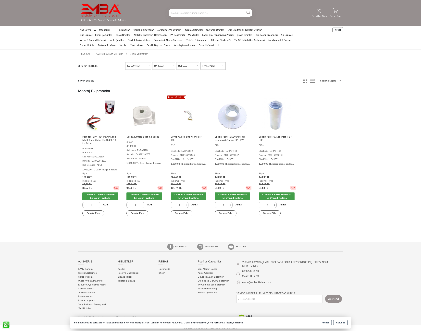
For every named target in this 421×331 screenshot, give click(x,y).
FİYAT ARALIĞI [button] (208, 66)
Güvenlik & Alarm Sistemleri (168, 40)
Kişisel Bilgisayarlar (143, 29)
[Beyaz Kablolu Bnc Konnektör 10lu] (188, 115)
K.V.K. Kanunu (85, 269)
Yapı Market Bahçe (207, 269)
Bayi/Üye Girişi (319, 16)
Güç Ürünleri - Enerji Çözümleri (96, 35)
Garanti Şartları (86, 288)
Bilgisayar (124, 29)
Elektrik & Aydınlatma (139, 40)
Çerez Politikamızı (216, 322)
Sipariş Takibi (125, 276)
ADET (106, 204)
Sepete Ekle (93, 213)
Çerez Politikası (86, 276)
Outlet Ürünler (87, 45)
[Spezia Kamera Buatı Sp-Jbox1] (144, 115)
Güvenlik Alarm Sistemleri (211, 276)
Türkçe (337, 29)
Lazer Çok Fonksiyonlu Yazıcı (218, 35)
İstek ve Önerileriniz (128, 273)
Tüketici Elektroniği (221, 40)
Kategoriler (104, 29)
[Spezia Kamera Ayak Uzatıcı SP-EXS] (276, 115)
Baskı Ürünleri (123, 35)
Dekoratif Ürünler (107, 45)
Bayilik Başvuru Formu (158, 45)
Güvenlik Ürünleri (215, 29)
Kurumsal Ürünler (194, 29)
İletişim (161, 273)
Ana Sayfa (85, 29)
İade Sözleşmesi (86, 300)
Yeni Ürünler (136, 45)
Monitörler (193, 35)
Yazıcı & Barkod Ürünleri (93, 40)
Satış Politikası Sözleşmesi (92, 304)
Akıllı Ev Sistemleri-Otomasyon (150, 35)
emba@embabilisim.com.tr (256, 282)
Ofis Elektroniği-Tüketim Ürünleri (245, 29)
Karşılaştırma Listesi (184, 45)
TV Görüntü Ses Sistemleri (211, 284)
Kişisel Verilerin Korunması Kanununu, (163, 322)
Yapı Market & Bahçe (279, 40)
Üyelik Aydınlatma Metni (90, 280)
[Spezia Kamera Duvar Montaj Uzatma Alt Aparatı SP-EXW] (232, 115)
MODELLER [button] (183, 66)
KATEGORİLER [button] (133, 66)
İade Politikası (85, 296)
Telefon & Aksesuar (196, 40)
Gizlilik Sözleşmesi (87, 273)
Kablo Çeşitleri (116, 40)
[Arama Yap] (248, 12)
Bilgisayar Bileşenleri (267, 35)
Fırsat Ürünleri (206, 45)
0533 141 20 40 (250, 275)
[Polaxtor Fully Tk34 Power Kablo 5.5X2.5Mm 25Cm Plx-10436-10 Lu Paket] (100, 115)
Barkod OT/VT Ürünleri (169, 29)
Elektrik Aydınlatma (207, 292)
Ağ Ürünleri (287, 35)
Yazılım (123, 45)
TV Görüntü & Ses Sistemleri (249, 40)
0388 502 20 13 (250, 271)
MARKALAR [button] (159, 66)
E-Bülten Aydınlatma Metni (92, 284)
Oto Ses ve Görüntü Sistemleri (213, 280)
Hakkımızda (164, 269)
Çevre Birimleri (244, 35)
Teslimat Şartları (86, 292)
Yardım (121, 269)
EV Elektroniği (177, 35)
